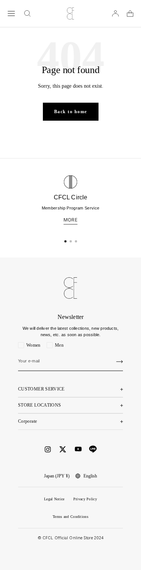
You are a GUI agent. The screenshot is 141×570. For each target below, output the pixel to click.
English (90, 476)
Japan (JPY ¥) (57, 476)
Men (59, 345)
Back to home (70, 111)
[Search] (27, 13)
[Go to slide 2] (71, 241)
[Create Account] (119, 361)
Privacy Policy (85, 499)
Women (33, 345)
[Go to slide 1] (65, 241)
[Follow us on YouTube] (78, 449)
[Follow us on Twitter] (62, 449)
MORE (70, 220)
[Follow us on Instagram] (48, 449)
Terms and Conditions (70, 517)
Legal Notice (54, 499)
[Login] (115, 13)
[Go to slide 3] (76, 241)
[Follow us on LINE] (93, 449)
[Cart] (130, 13)
